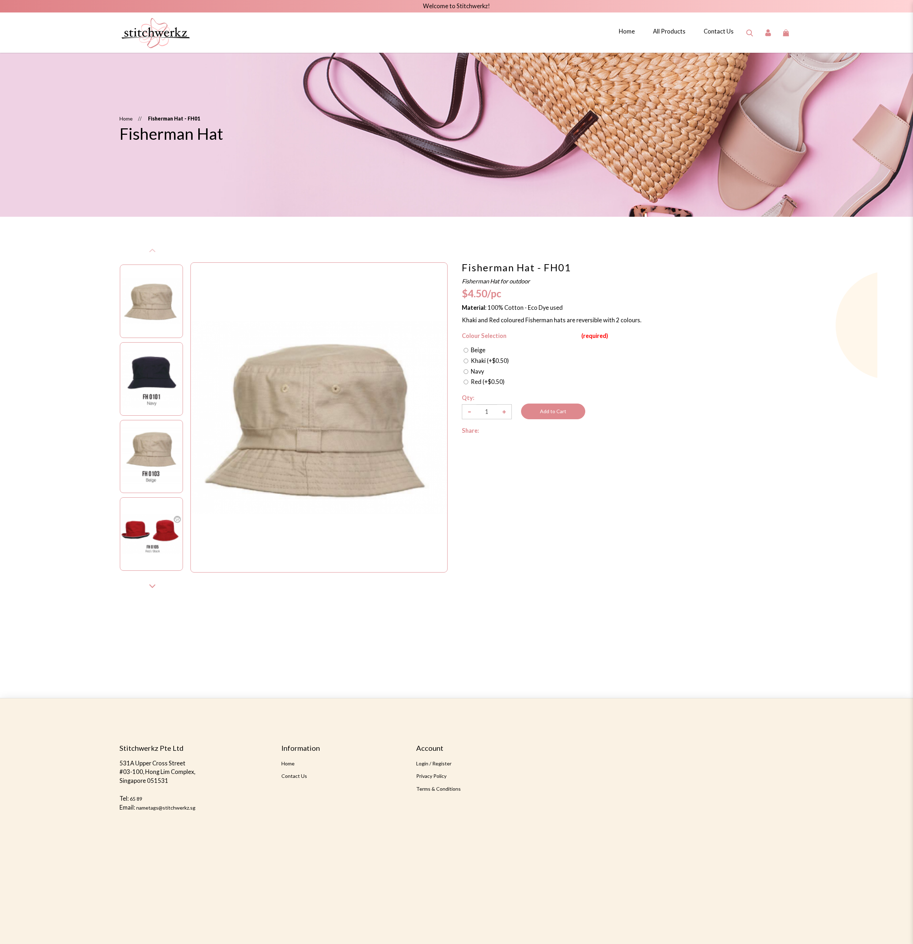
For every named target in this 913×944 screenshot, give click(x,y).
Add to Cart (553, 411)
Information (300, 748)
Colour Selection (484, 335)
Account (429, 748)
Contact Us (294, 776)
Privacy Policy (431, 776)
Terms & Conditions (438, 789)
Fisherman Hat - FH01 (174, 119)
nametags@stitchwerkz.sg (165, 808)
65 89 (136, 799)
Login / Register (434, 763)
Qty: (468, 397)
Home (126, 119)
